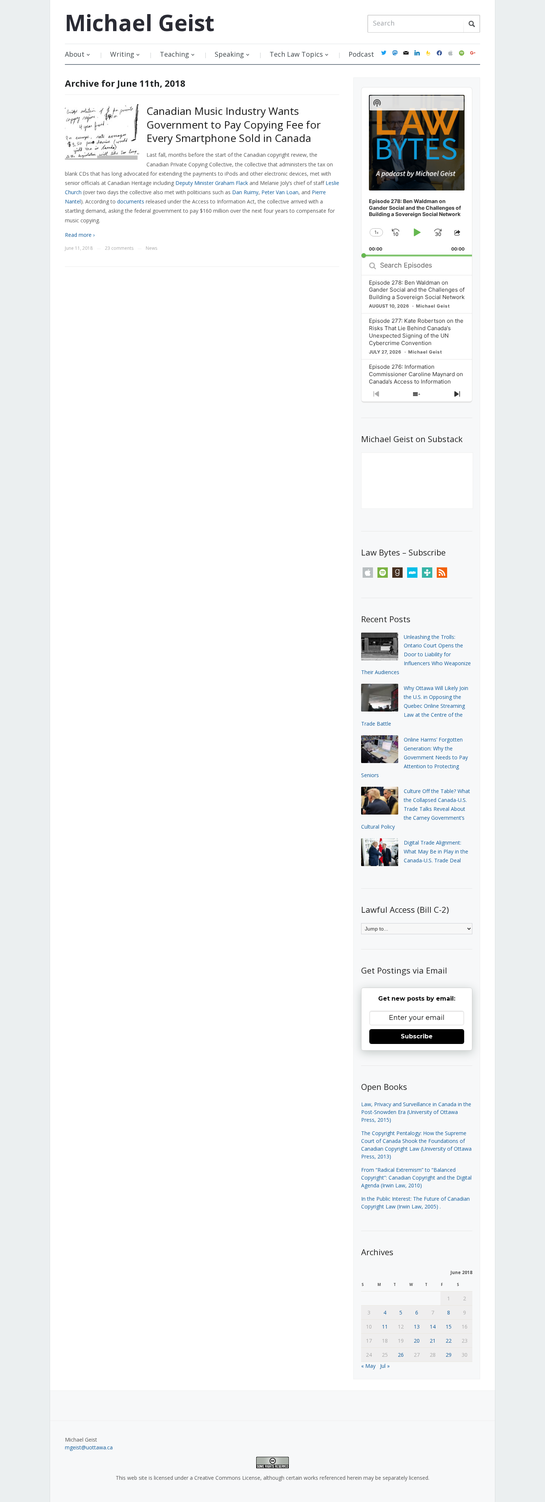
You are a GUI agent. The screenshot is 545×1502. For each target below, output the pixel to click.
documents (130, 201)
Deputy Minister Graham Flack (211, 182)
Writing (122, 54)
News (151, 248)
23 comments (119, 248)
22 (449, 1340)
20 (417, 1340)
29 (449, 1354)
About (75, 54)
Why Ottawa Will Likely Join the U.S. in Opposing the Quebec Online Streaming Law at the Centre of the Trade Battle (414, 705)
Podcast (361, 54)
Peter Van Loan (279, 192)
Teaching (174, 54)
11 (385, 1326)
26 (401, 1354)
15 (449, 1326)
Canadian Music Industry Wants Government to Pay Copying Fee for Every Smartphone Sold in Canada (233, 124)
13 (417, 1326)
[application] (416, 171)
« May (368, 1365)
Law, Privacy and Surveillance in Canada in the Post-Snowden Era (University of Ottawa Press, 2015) (416, 1112)
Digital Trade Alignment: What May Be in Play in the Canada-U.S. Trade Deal (436, 851)
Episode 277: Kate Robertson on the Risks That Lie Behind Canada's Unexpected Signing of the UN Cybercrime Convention (416, 332)
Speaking (229, 54)
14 (433, 1326)
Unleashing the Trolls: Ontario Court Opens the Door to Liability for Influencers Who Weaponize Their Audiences (416, 654)
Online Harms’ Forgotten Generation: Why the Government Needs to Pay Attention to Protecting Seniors (414, 757)
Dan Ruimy (245, 192)
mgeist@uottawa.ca (89, 1447)
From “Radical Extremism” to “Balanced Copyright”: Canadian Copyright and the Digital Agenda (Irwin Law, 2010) (416, 1177)
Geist (139, 22)
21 (433, 1340)
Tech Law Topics (296, 54)
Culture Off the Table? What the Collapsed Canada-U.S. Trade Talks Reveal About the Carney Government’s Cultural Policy (415, 809)
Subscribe (417, 1036)
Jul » (385, 1365)
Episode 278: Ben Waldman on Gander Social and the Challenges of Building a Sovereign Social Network (417, 290)
